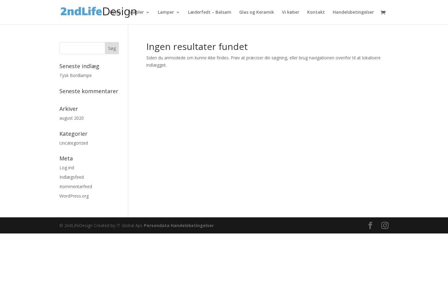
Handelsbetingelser (353, 12)
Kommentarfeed (75, 186)
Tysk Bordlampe (75, 75)
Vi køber (290, 12)
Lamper (166, 12)
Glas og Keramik (256, 12)
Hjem (115, 12)
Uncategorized (73, 143)
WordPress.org (74, 196)
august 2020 (71, 118)
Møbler (136, 12)
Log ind (66, 167)
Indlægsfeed (71, 177)
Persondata (156, 225)
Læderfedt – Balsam (209, 12)
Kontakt (316, 12)
